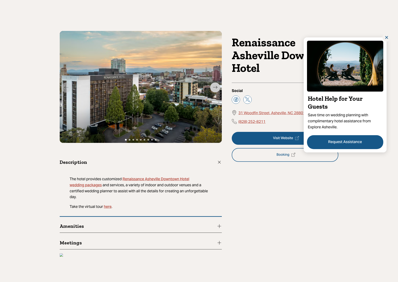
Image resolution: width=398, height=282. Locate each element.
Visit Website (283, 138)
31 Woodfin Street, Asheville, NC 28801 (271, 112)
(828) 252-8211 (252, 121)
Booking (283, 154)
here (108, 207)
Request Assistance (345, 142)
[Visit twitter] (247, 99)
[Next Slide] (215, 87)
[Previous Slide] (66, 87)
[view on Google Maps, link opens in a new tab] (61, 255)
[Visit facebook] (236, 99)
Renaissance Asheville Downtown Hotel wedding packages (129, 182)
